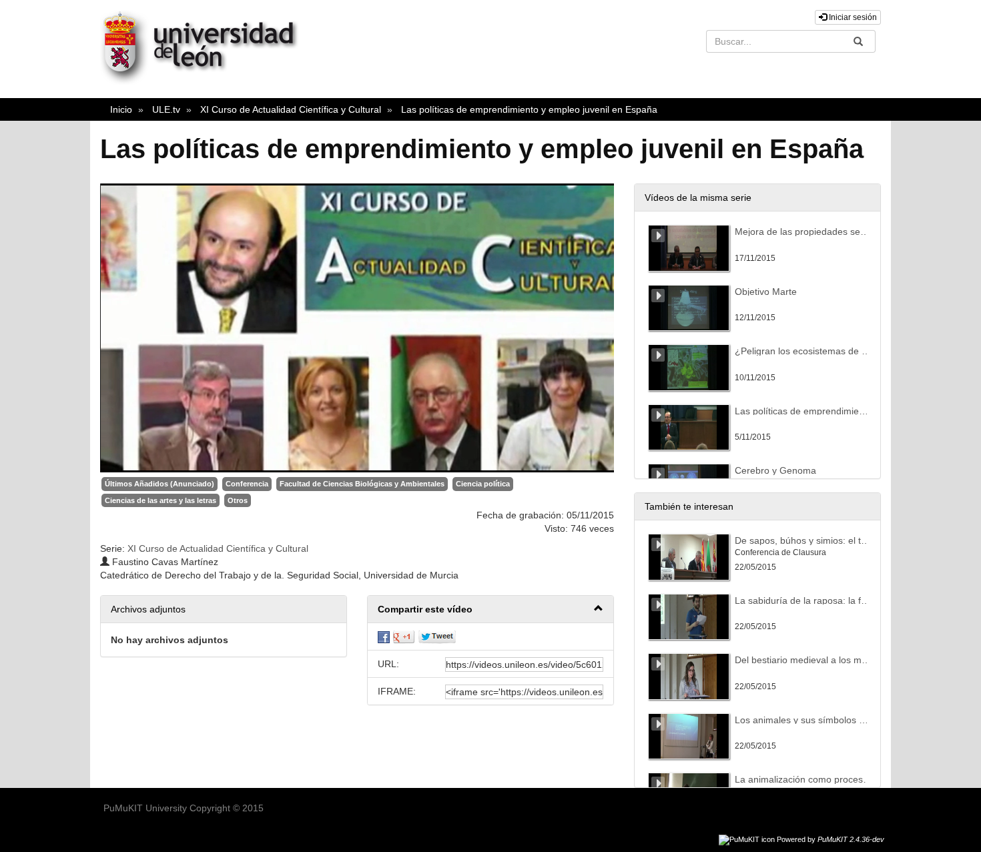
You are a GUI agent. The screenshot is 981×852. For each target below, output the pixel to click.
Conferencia (247, 484)
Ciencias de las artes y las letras (160, 500)
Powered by (830, 839)
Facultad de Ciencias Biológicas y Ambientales (362, 484)
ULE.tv (166, 109)
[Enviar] (858, 41)
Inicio (121, 109)
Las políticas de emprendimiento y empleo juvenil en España (529, 109)
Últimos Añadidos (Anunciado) (159, 484)
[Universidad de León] (205, 81)
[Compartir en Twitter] (437, 636)
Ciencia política (483, 484)
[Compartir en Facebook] (384, 636)
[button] (490, 609)
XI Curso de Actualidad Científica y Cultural (290, 109)
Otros (238, 500)
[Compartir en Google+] (403, 636)
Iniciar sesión (852, 17)
